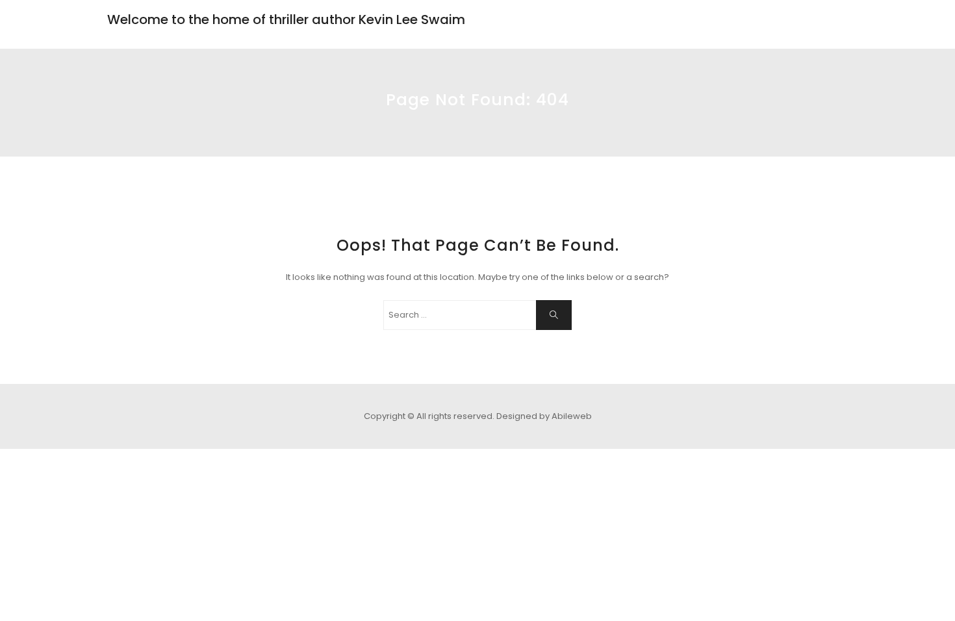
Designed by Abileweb (544, 416)
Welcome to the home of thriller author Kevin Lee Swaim (286, 19)
